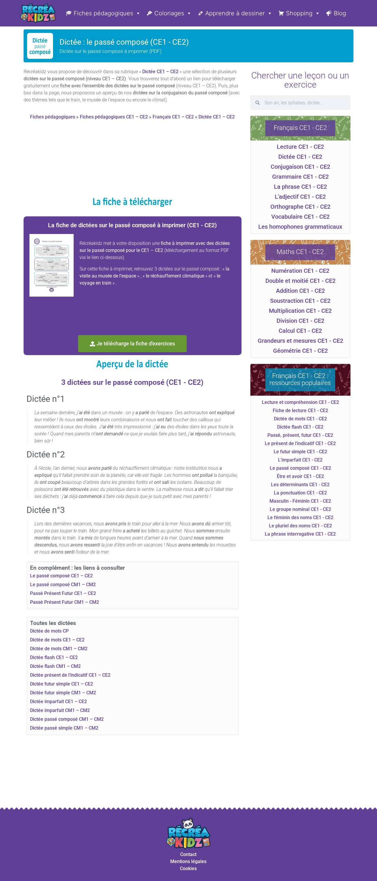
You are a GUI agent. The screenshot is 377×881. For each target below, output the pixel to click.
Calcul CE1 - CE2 (300, 330)
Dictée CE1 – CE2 (160, 71)
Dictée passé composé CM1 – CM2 (67, 719)
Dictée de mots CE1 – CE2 (57, 640)
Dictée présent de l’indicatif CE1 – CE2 (70, 675)
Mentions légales (188, 861)
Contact (188, 854)
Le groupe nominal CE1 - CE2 (300, 509)
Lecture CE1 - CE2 (300, 146)
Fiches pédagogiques (103, 13)
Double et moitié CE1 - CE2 (300, 280)
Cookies (188, 868)
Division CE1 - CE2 (300, 320)
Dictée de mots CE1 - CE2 (300, 419)
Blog (340, 13)
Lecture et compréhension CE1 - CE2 (300, 402)
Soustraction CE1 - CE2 (300, 300)
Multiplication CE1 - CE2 (300, 310)
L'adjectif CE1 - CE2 (300, 196)
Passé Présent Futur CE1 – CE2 (63, 593)
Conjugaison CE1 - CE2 (300, 166)
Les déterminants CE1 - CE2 (300, 484)
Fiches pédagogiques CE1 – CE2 (114, 117)
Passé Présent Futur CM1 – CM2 (64, 602)
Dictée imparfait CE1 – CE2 (58, 701)
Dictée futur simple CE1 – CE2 (61, 684)
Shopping (299, 13)
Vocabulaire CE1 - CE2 (300, 216)
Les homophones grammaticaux (300, 226)
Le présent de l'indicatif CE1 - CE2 (300, 443)
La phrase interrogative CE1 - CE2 (300, 534)
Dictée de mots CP (49, 631)
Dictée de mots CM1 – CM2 (58, 648)
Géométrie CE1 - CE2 (300, 350)
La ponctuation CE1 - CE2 (300, 493)
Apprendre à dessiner (235, 13)
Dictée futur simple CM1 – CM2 (63, 693)
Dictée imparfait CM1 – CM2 (60, 710)
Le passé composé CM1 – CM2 (63, 584)
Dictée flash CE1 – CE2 (54, 657)
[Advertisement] (132, 158)
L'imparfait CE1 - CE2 (300, 460)
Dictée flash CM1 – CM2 (55, 666)
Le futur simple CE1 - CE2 (300, 451)
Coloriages (169, 13)
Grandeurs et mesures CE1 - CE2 (300, 340)
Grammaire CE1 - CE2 (300, 176)
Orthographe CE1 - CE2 (300, 206)
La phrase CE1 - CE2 (300, 186)
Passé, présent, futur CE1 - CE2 (300, 435)
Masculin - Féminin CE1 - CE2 (300, 501)
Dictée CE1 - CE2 (300, 156)
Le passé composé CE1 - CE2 (300, 468)
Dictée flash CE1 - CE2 (300, 427)
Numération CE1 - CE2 (300, 270)
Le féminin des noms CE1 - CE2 (300, 517)
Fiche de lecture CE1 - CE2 (300, 410)
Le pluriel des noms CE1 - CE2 (300, 526)
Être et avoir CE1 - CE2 (300, 476)
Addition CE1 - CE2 (300, 290)
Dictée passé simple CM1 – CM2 (64, 728)
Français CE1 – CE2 (173, 117)
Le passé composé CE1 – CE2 (61, 576)
